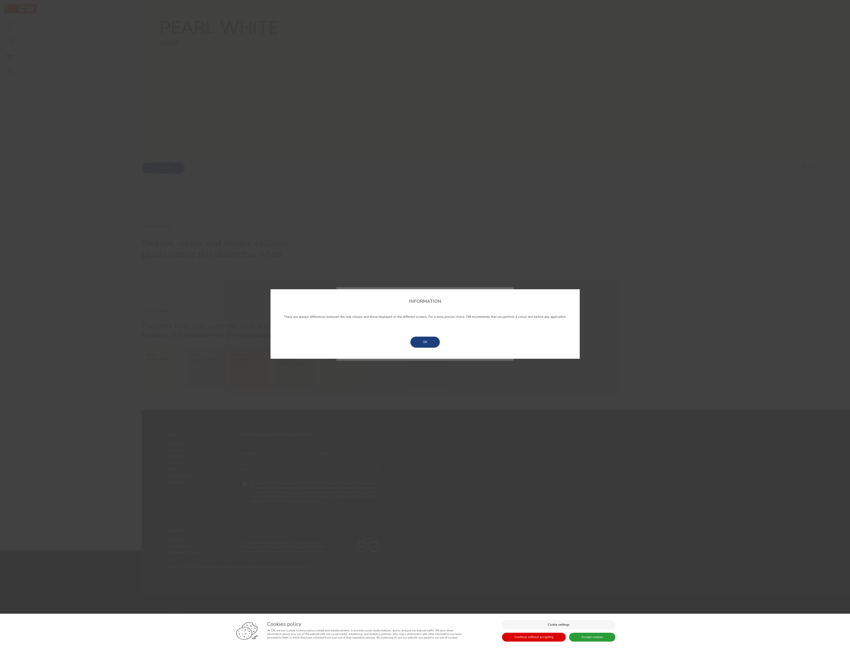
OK (425, 342)
